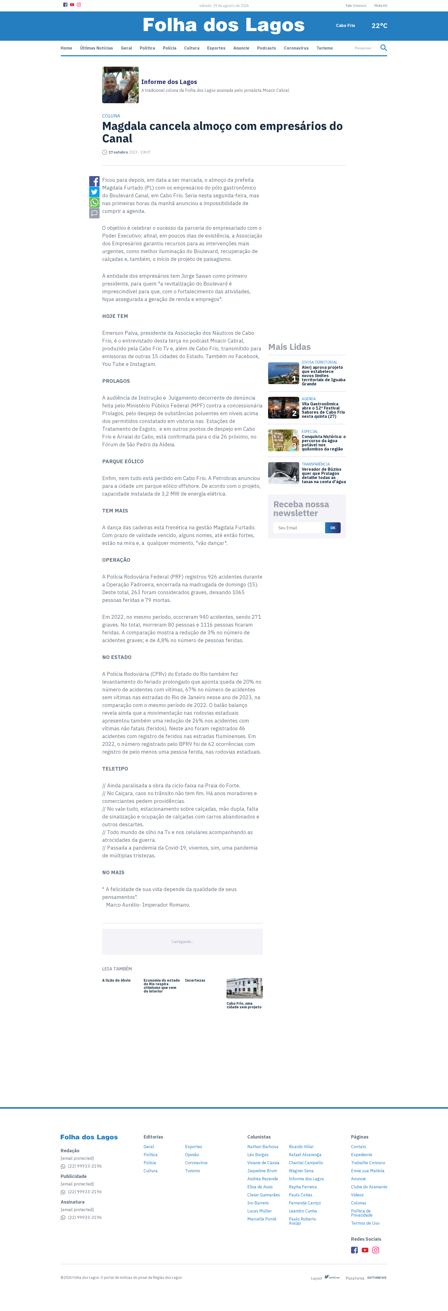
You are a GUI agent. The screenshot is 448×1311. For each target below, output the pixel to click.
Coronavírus (296, 48)
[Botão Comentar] (94, 213)
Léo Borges (258, 1154)
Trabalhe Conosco (368, 1162)
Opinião (192, 1154)
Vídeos (357, 1194)
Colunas (358, 1202)
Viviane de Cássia (263, 1162)
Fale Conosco (356, 5)
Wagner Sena (301, 1170)
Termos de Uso (365, 1223)
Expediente (361, 1154)
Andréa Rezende (262, 1178)
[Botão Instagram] (79, 5)
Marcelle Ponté (261, 1219)
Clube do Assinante (369, 1186)
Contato (358, 1146)
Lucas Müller (259, 1210)
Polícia (169, 48)
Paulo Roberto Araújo (302, 1221)
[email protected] (77, 1158)
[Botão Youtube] (72, 5)
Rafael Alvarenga (305, 1154)
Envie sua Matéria (367, 1170)
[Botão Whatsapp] (94, 202)
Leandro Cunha (303, 1210)
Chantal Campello (306, 1162)
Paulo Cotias (300, 1194)
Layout (317, 1278)
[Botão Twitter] (94, 192)
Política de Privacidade (362, 1213)
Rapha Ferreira (303, 1186)
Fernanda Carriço (305, 1202)
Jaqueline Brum (262, 1170)
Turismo (325, 48)
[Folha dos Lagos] (224, 26)
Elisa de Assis (260, 1186)
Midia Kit (380, 5)
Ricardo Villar (301, 1146)
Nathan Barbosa (262, 1146)
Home (66, 48)
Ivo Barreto (258, 1202)
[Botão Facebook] (65, 5)
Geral (126, 48)
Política (147, 48)
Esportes (216, 48)
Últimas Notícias (96, 48)
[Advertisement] (307, 254)
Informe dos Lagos (306, 1178)
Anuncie (241, 48)
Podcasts (266, 48)
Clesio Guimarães (263, 1194)
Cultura (191, 48)
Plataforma (355, 1278)
